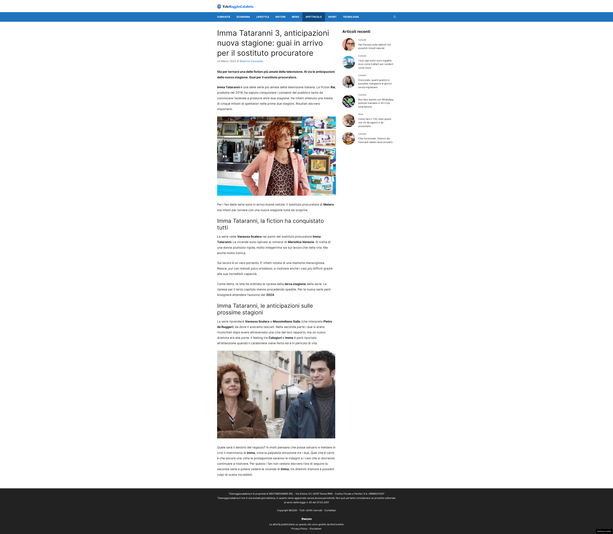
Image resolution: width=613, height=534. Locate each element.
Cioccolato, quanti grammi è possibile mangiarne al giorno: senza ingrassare (375, 84)
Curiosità (223, 16)
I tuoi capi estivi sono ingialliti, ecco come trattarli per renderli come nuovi (375, 64)
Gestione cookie (604, 531)
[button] (394, 17)
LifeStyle (262, 16)
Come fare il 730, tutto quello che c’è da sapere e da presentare (374, 122)
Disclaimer (316, 528)
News (295, 16)
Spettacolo (314, 16)
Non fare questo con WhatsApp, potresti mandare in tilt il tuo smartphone (376, 103)
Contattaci (330, 510)
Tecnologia (351, 16)
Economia (243, 16)
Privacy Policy (299, 528)
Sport (332, 16)
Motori (280, 16)
